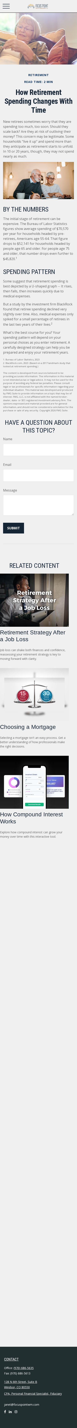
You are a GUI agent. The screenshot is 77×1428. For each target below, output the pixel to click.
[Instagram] (16, 1413)
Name (7, 439)
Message (10, 490)
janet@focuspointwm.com (21, 1404)
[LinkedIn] (10, 1413)
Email (7, 464)
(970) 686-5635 (24, 1368)
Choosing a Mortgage (28, 727)
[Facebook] (5, 1413)
